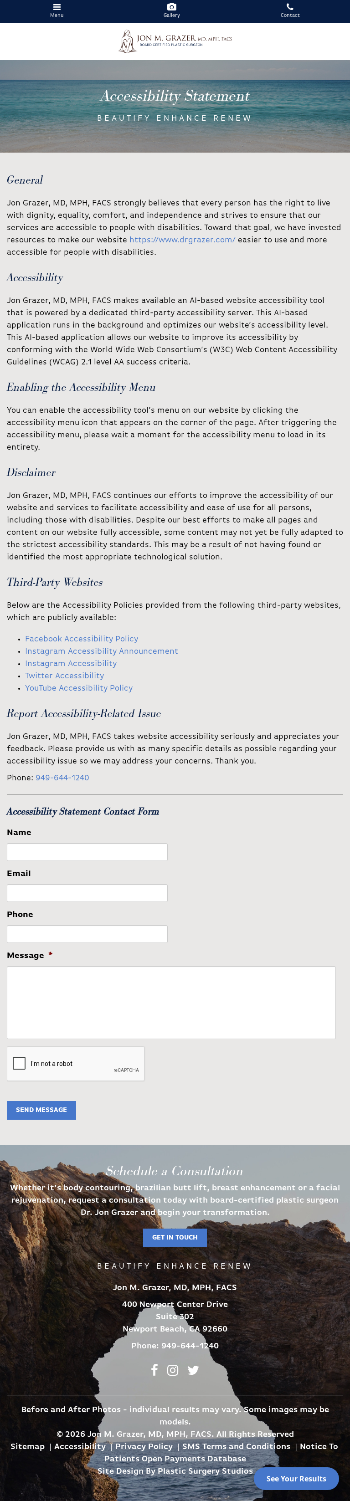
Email (19, 874)
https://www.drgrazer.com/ (182, 240)
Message (30, 956)
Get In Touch (175, 1238)
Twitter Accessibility (64, 676)
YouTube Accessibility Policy (79, 689)
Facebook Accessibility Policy (81, 639)
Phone (20, 915)
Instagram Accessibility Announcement (101, 652)
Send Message (41, 1110)
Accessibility (80, 1447)
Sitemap (27, 1447)
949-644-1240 (62, 778)
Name (19, 833)
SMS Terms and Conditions (236, 1447)
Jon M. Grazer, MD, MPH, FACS (175, 41)
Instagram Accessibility (71, 664)
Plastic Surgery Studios (205, 1472)
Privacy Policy (144, 1447)
